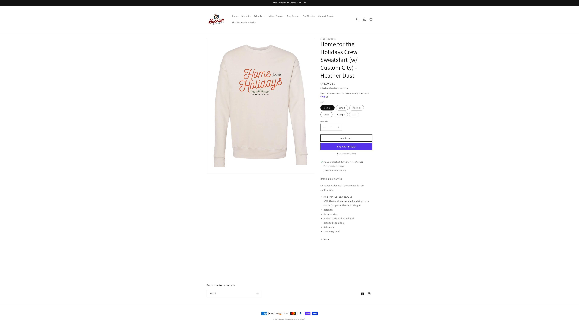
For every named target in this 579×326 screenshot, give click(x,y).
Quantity (324, 121)
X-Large (341, 114)
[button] (259, 16)
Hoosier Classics (285, 319)
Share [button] (326, 239)
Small (342, 107)
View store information (334, 170)
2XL (354, 114)
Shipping (324, 88)
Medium (357, 107)
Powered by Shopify (298, 319)
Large (326, 114)
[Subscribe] (257, 293)
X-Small (327, 107)
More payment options (346, 154)
